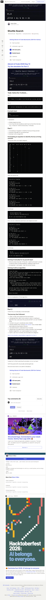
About (33, 589)
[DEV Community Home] (1, 1)
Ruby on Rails (20, 596)
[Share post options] (2, 59)
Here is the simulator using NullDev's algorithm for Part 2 (22, 335)
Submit (12, 407)
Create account (40, 1)
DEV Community (6, 585)
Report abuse (29, 410)
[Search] (5, 2)
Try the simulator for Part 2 (18, 66)
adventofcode (11, 33)
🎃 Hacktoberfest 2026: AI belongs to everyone (22, 568)
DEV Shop (27, 591)
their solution (28, 324)
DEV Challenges (13, 588)
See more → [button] (25, 447)
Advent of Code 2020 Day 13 (19, 64)
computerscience (26, 33)
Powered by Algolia (25, 1)
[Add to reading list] (2, 51)
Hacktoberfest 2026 (30, 571)
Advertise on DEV (10, 589)
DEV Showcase (28, 589)
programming (35, 33)
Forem (9, 595)
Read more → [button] (10, 577)
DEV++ (18, 588)
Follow (25, 458)
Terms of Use (30, 593)
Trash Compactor (17, 481)
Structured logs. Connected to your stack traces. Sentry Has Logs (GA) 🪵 (24, 438)
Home (8, 588)
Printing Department (17, 491)
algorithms (18, 33)
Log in (33, 1)
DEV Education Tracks (29, 588)
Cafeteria (17, 486)
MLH (31, 591)
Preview (19, 407)
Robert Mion (14, 23)
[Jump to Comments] (2, 46)
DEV (27, 595)
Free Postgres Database (19, 591)
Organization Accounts (19, 589)
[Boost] (2, 55)
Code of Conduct (21, 410)
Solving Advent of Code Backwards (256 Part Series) (25, 39)
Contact (37, 589)
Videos (22, 588)
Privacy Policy (24, 593)
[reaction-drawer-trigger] (2, 42)
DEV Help (37, 588)
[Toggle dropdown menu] (44, 416)
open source (15, 595)
